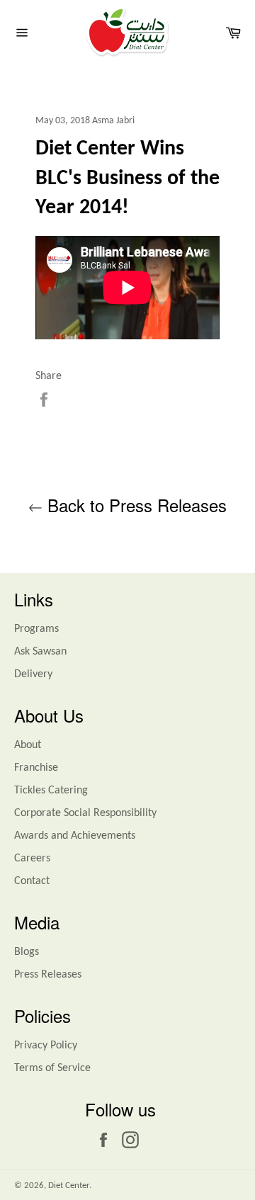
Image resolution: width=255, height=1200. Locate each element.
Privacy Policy (45, 1045)
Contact (32, 881)
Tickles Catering (51, 790)
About (27, 745)
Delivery (33, 674)
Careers (32, 858)
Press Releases (47, 974)
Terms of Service (52, 1068)
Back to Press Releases (134, 504)
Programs (36, 629)
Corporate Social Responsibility (85, 813)
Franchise (36, 768)
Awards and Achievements (74, 836)
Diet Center (68, 1185)
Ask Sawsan (40, 651)
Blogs (26, 952)
